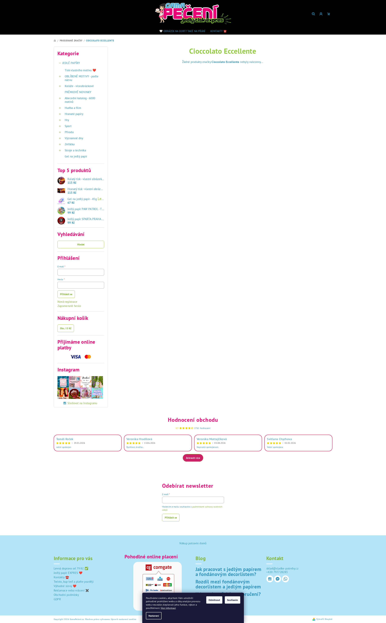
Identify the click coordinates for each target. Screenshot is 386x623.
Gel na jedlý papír (76, 156)
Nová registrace (67, 301)
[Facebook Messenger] (277, 578)
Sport (68, 126)
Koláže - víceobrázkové (79, 86)
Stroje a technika (75, 150)
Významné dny (74, 138)
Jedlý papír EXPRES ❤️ (68, 573)
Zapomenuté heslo (69, 306)
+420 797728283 (277, 572)
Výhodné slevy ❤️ (65, 586)
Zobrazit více (193, 457)
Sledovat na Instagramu (82, 403)
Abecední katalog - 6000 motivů (80, 100)
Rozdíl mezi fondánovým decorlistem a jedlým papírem (228, 584)
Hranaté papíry (74, 114)
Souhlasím (232, 599)
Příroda (69, 132)
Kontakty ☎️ (61, 577)
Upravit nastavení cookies (123, 619)
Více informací (168, 608)
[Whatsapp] (285, 578)
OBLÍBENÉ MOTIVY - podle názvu (82, 78)
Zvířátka (70, 144)
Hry (67, 120)
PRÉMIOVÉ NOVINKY (78, 92)
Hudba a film (73, 108)
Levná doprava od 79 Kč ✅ (71, 568)
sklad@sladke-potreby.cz (282, 568)
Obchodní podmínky (66, 595)
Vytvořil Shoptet (324, 619)
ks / (65, 328)
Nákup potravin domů (193, 543)
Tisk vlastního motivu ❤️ (80, 70)
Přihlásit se (66, 294)
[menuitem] (182, 31)
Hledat (80, 244)
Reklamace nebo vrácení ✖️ (71, 590)
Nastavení (153, 615)
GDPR (57, 599)
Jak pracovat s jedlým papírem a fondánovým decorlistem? (228, 572)
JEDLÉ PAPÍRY (71, 63)
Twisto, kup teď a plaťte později (74, 581)
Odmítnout (214, 599)
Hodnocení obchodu (193, 419)
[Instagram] (269, 578)
